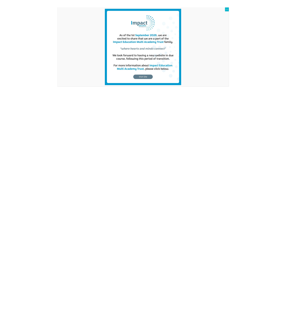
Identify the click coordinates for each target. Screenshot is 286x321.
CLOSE (227, 9)
